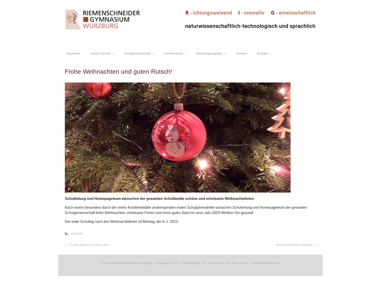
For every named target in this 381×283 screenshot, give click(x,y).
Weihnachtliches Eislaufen (294, 245)
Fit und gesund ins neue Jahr (89, 245)
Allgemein (77, 233)
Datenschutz (272, 263)
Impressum (257, 263)
